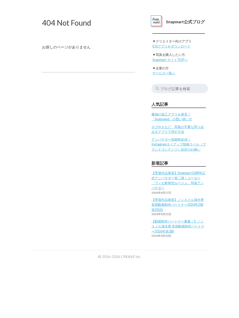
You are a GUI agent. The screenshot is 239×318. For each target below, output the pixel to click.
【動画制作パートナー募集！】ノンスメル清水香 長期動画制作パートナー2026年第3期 (177, 226)
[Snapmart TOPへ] (156, 22)
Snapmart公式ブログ (185, 21)
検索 (157, 88)
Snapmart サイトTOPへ (170, 60)
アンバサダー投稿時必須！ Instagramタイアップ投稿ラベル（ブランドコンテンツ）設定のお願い (178, 144)
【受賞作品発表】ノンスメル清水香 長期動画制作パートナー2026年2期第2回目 (177, 205)
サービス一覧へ (163, 73)
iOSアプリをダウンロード (171, 46)
